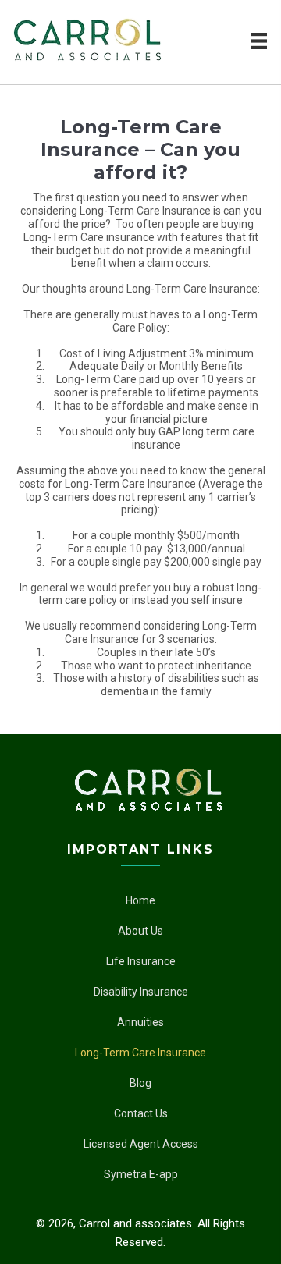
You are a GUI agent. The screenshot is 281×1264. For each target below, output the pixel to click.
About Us (140, 931)
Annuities (140, 1022)
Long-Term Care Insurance (140, 1052)
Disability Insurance (141, 991)
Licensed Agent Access (141, 1144)
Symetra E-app (141, 1174)
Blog (140, 1083)
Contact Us (141, 1113)
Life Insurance (141, 961)
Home (140, 900)
